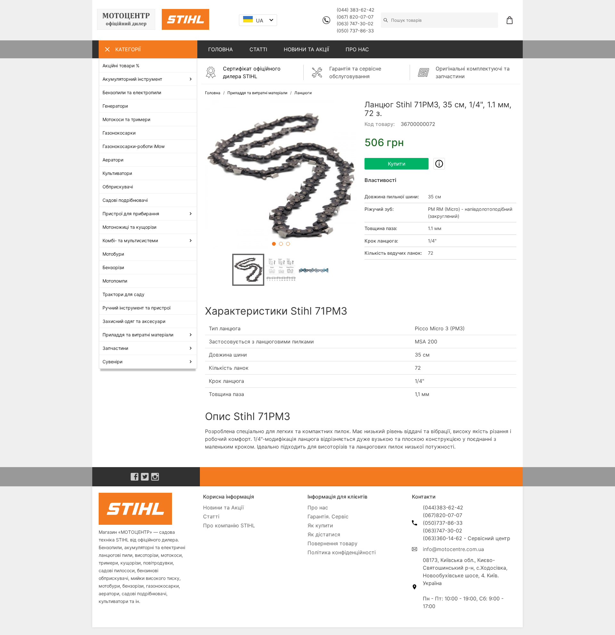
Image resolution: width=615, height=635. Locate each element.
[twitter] (145, 477)
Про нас (318, 507)
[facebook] (134, 477)
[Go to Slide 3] (288, 244)
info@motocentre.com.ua (453, 549)
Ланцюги (303, 92)
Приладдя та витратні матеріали (257, 92)
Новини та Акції (223, 507)
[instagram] (155, 477)
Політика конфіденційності (342, 552)
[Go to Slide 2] (281, 244)
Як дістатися (324, 534)
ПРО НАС (357, 49)
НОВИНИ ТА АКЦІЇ (306, 49)
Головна (212, 92)
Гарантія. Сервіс (328, 516)
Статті (211, 516)
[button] (281, 176)
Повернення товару (332, 543)
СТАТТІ (258, 49)
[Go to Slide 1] (274, 244)
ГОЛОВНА (220, 49)
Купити (397, 164)
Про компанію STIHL (229, 525)
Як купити (320, 525)
